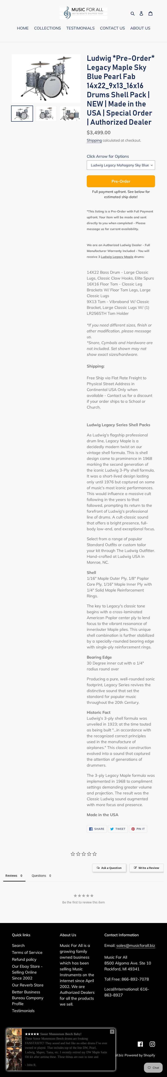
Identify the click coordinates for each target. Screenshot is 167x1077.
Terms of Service (27, 952)
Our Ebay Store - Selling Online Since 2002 (27, 972)
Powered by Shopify (140, 1055)
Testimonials (23, 1010)
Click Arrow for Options (108, 156)
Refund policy (24, 959)
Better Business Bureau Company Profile (27, 997)
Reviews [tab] (11, 875)
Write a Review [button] (149, 868)
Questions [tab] (39, 875)
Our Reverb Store (27, 985)
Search (18, 945)
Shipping (94, 140)
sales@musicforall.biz (135, 945)
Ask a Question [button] (111, 868)
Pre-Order (121, 181)
